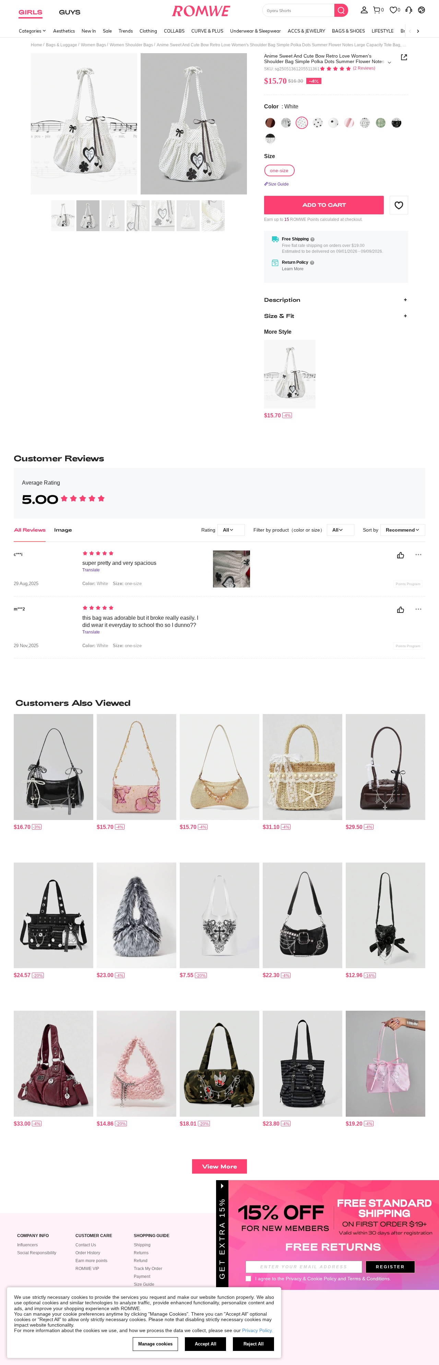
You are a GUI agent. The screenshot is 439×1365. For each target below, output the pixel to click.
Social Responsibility (36, 1252)
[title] (219, 703)
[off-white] (365, 123)
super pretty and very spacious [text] (119, 563)
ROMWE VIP (87, 1268)
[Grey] (286, 123)
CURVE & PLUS (207, 31)
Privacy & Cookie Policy (311, 1278)
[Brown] (270, 123)
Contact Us (85, 1245)
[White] (302, 123)
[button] (399, 205)
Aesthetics (64, 31)
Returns (141, 1252)
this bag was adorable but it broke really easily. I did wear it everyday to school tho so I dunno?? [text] (140, 621)
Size (269, 156)
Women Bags (93, 45)
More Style (278, 332)
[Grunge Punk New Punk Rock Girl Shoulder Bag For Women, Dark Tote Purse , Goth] (53, 1064)
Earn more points (91, 1260)
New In (89, 31)
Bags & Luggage (61, 45)
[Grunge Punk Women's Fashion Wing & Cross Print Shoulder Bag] (219, 916)
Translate (91, 570)
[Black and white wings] (270, 138)
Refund (140, 1260)
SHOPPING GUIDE (151, 1236)
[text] (140, 553)
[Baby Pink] (349, 123)
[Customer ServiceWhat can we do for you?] (409, 9)
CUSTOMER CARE (93, 1236)
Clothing (148, 31)
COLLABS (174, 31)
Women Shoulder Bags (131, 45)
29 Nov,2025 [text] (26, 645)
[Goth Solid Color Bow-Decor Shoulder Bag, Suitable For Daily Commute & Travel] (385, 916)
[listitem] (290, 379)
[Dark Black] (396, 123)
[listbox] (364, 9)
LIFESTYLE (383, 31)
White (95, 583)
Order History (87, 1252)
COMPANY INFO (33, 1236)
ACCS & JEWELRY (306, 31)
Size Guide (144, 1284)
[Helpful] (400, 555)
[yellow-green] (381, 123)
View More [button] (219, 1166)
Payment (142, 1276)
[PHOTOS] (139, 125)
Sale (107, 31)
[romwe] (201, 9)
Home (36, 45)
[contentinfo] (272, 415)
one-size (127, 583)
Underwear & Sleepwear (255, 31)
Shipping (142, 1245)
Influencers (27, 1245)
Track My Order (148, 1268)
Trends (126, 31)
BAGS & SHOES (348, 31)
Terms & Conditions (368, 1278)
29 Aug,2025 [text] (26, 583)
